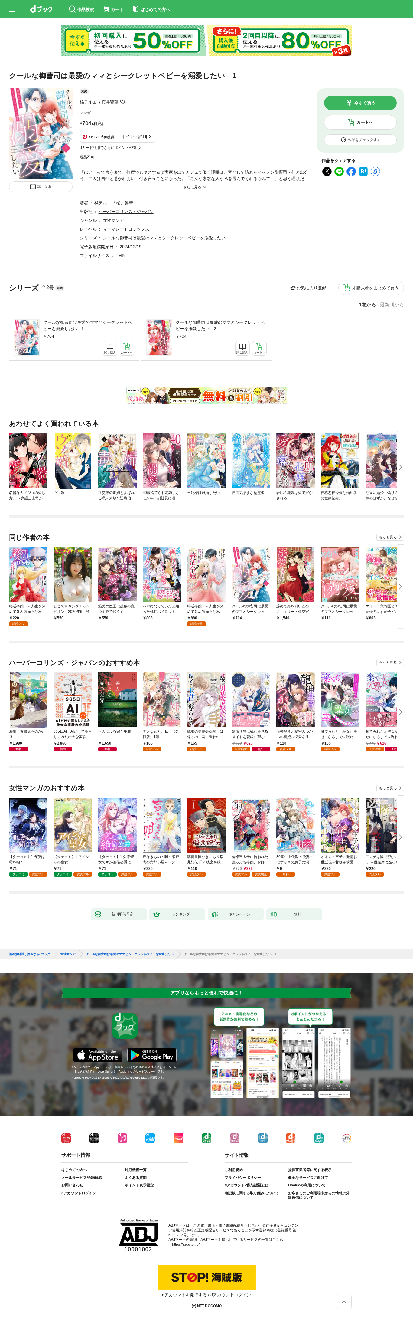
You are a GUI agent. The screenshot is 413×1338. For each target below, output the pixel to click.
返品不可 (87, 157)
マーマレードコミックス (126, 229)
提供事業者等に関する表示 (310, 1170)
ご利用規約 (234, 1170)
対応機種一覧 (136, 1170)
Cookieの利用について (307, 1185)
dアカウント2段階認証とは (247, 1185)
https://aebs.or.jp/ (186, 1244)
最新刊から (392, 304)
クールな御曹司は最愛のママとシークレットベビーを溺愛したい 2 (220, 325)
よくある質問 (136, 1177)
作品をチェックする (364, 140)
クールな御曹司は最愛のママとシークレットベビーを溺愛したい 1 (87, 325)
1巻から (367, 304)
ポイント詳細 (134, 136)
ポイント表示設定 (139, 1185)
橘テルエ (88, 102)
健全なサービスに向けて (308, 1177)
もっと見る (388, 537)
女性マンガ (113, 220)
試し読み (44, 186)
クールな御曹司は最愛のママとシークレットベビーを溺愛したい (164, 237)
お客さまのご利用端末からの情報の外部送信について (319, 1195)
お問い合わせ (72, 1185)
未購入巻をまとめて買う (375, 287)
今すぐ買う (365, 102)
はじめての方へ (74, 1170)
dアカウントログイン (78, 1193)
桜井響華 (110, 102)
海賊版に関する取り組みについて (252, 1193)
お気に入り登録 (311, 287)
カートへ (364, 122)
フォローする (123, 102)
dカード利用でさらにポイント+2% (108, 148)
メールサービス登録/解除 (81, 1177)
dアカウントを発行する (184, 1294)
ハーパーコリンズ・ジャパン (126, 211)
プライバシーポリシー (243, 1177)
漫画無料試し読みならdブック (29, 954)
